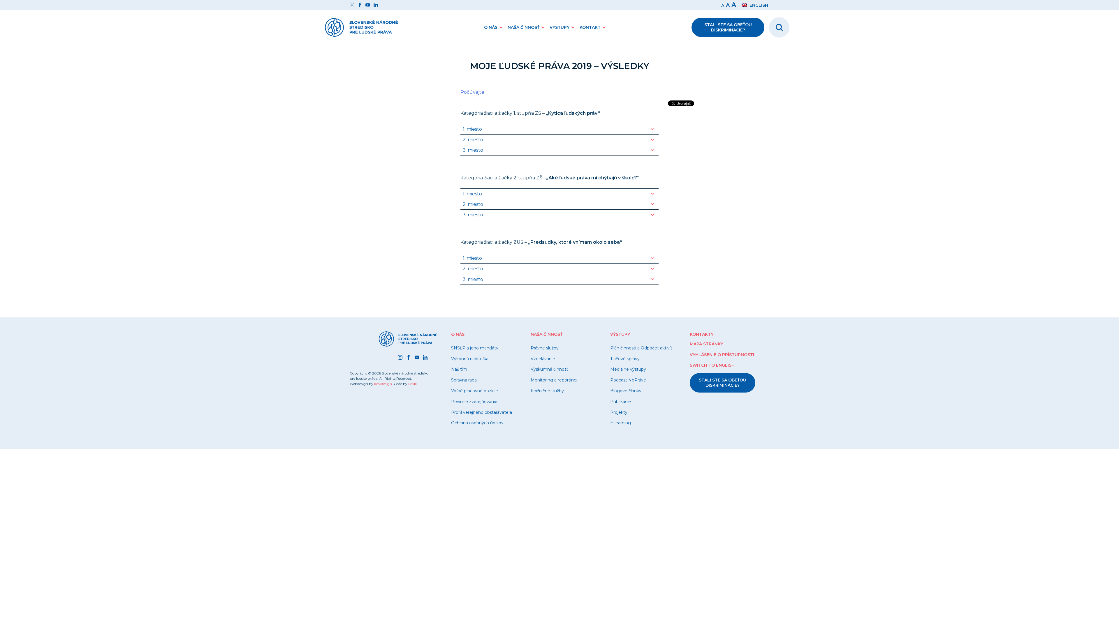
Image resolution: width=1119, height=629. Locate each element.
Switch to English (712, 365)
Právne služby (545, 348)
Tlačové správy (625, 358)
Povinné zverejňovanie (474, 401)
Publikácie (620, 401)
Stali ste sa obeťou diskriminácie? (728, 27)
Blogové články (625, 390)
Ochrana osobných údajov (477, 422)
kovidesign (383, 383)
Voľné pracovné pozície (474, 390)
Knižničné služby (547, 390)
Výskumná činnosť (549, 369)
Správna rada (464, 380)
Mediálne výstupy (628, 369)
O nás (490, 27)
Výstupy (559, 27)
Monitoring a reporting (554, 380)
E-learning (620, 422)
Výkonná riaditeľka (469, 358)
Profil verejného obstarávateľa (481, 412)
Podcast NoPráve (628, 380)
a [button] (728, 5)
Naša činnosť (523, 27)
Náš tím (459, 369)
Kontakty (701, 334)
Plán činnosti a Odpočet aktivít (641, 348)
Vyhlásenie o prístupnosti (722, 354)
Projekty (618, 412)
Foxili (412, 383)
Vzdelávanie (543, 358)
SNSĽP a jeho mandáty (474, 348)
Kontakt (590, 27)
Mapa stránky (706, 344)
